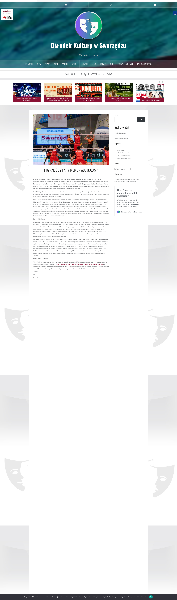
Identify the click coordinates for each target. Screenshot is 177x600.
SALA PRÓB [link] (85, 64)
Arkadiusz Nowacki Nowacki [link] (77, 174)
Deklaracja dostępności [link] (124, 158)
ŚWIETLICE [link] (65, 64)
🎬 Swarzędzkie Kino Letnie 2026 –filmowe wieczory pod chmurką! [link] (144, 99)
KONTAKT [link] (103, 64)
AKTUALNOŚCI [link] (29, 64)
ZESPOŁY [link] (74, 64)
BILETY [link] (39, 64)
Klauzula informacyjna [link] (123, 155)
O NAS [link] (94, 64)
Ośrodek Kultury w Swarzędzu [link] (88, 45)
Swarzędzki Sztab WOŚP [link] (125, 64)
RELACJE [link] (47, 64)
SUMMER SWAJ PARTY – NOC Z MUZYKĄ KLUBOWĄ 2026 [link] (82, 99)
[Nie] (174, 597)
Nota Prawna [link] (121, 150)
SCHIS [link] (111, 64)
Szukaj (117, 115)
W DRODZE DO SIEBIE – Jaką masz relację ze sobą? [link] (21, 100)
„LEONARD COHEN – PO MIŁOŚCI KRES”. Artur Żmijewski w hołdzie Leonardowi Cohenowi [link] (113, 99)
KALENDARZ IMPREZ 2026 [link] (144, 64)
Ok (151, 597)
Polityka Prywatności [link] (123, 153)
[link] (22, 4)
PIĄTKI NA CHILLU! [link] (60, 100)
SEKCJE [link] (56, 64)
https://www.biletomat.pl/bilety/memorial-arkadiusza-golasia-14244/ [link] (79, 264)
